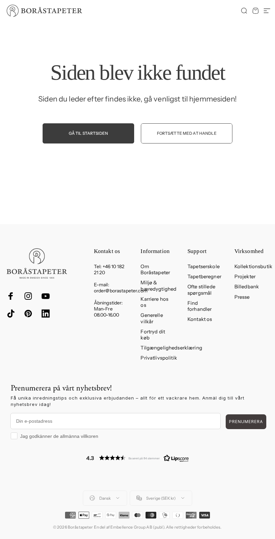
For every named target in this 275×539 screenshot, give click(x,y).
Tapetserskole (203, 266)
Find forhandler (199, 306)
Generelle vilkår (152, 318)
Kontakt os (199, 319)
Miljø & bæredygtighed (158, 286)
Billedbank (246, 287)
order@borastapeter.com (121, 291)
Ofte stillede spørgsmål (201, 290)
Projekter (245, 277)
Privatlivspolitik (159, 358)
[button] (137, 458)
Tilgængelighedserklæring (171, 348)
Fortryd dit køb (153, 335)
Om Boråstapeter (155, 269)
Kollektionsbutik (253, 266)
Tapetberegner (204, 277)
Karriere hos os (154, 302)
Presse (242, 297)
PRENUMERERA (246, 421)
